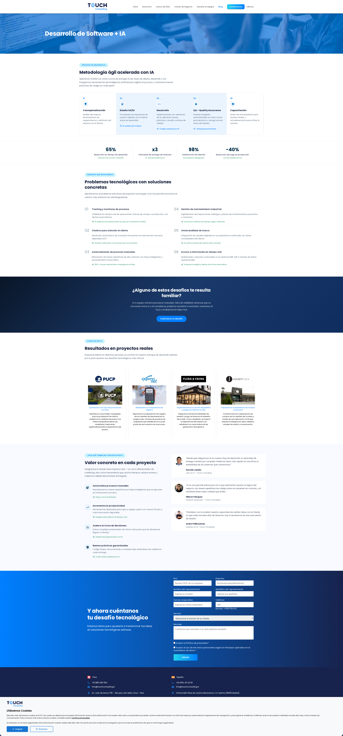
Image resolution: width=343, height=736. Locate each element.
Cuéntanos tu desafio (171, 318)
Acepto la (192, 643)
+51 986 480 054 (99, 682)
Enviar (185, 657)
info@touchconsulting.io (103, 686)
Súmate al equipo (205, 6)
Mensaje (178, 624)
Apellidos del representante (229, 589)
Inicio (135, 6)
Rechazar (43, 729)
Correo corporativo (183, 600)
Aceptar (19, 729)
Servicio (177, 613)
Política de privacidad (197, 643)
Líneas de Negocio (183, 6)
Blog (220, 6)
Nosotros (147, 6)
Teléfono (220, 600)
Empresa (220, 578)
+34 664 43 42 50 (184, 682)
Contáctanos (235, 6)
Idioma (250, 6)
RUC (176, 578)
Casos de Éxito (163, 6)
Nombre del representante (187, 589)
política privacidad (81, 718)
